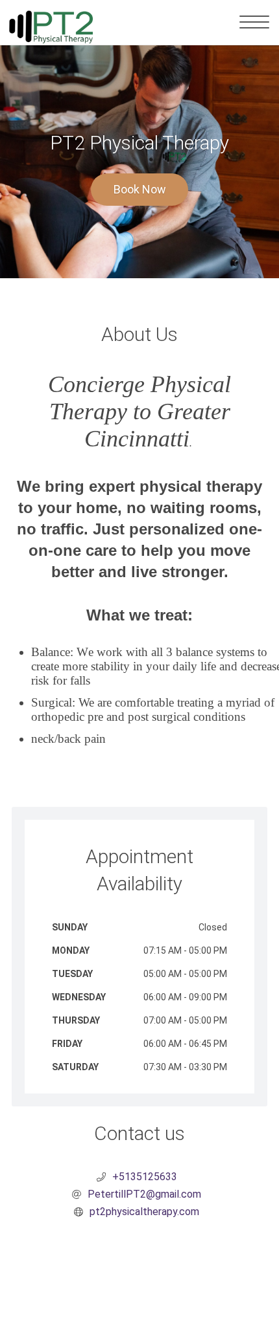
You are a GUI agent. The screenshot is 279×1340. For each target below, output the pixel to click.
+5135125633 (144, 1176)
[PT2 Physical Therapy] (51, 22)
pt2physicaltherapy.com (144, 1211)
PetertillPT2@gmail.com (144, 1194)
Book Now (140, 189)
